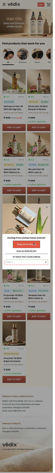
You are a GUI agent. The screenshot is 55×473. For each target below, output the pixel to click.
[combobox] (26, 262)
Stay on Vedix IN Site (26, 251)
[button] (26, 236)
